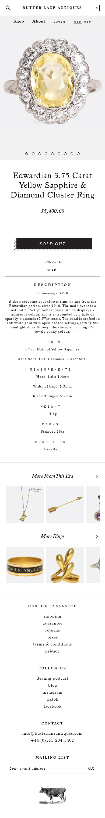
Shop (18, 21)
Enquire (52, 261)
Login (59, 21)
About (38, 21)
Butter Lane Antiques (52, 8)
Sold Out (52, 244)
